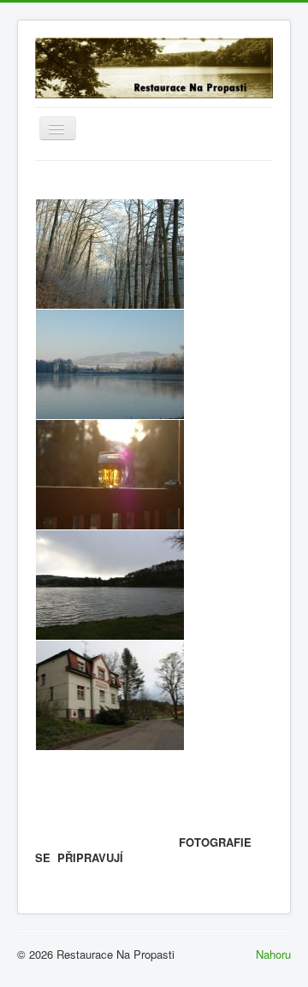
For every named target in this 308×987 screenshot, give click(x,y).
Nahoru (273, 954)
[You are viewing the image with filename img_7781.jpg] (110, 585)
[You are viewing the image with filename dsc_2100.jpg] (110, 364)
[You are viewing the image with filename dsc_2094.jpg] (110, 254)
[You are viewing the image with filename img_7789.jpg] (110, 695)
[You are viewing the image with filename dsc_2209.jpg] (110, 474)
